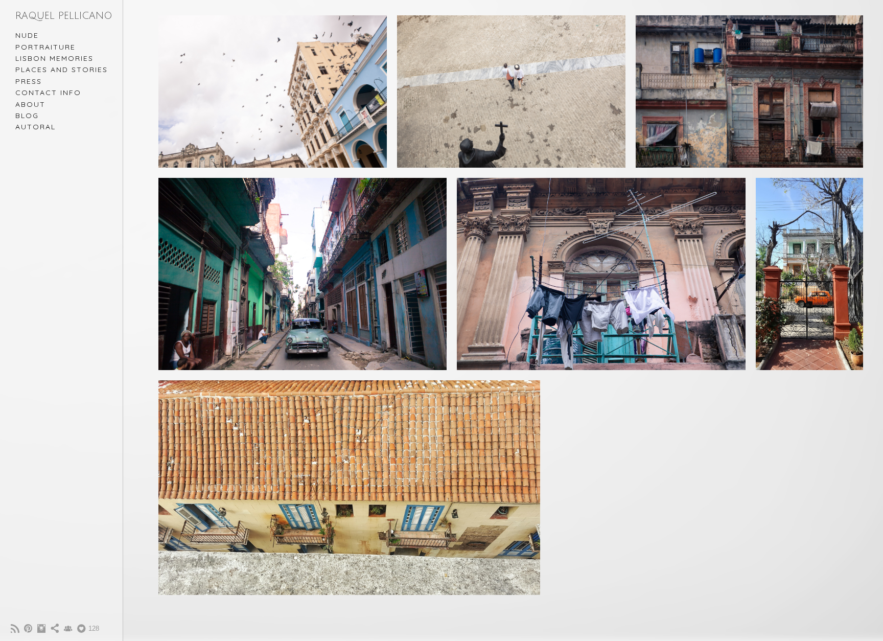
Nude (27, 35)
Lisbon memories (54, 58)
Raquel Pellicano (63, 16)
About (30, 104)
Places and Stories (61, 69)
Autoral (35, 126)
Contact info (48, 92)
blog (27, 115)
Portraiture (45, 47)
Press (28, 81)
